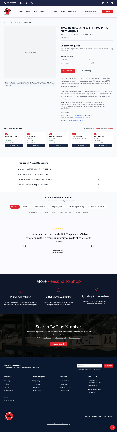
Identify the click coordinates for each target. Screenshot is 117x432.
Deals (35, 12)
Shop (28, 12)
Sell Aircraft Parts (9, 390)
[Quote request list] (103, 3)
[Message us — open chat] (112, 427)
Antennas (25, 207)
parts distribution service (82, 118)
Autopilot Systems (57, 207)
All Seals (13, 207)
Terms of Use (36, 384)
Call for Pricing (86, 71)
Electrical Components (97, 207)
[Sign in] (111, 3)
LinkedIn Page (64, 390)
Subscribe (108, 366)
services (110, 128)
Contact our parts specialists (76, 120)
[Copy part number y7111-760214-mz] (79, 34)
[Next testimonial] (92, 246)
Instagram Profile (65, 387)
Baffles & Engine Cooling (76, 207)
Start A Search (58, 344)
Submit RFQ (69, 71)
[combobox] (92, 11)
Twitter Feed (64, 384)
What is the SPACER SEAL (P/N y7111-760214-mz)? (34, 169)
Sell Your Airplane (9, 394)
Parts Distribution (65, 212)
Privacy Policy (36, 381)
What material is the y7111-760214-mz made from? (35, 174)
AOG (5, 404)
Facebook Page (64, 381)
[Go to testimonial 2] (57, 262)
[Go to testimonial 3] (60, 262)
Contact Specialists (82, 212)
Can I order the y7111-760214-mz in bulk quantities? (35, 179)
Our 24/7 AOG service (72, 115)
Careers (62, 12)
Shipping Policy (36, 390)
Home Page (7, 381)
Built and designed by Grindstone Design (58, 424)
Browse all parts (34, 212)
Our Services (47, 338)
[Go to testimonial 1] (54, 262)
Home (21, 12)
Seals (18, 23)
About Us (54, 12)
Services (42, 12)
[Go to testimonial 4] (63, 262)
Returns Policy (36, 387)
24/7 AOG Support (49, 212)
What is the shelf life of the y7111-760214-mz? (33, 185)
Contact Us (72, 12)
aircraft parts (95, 128)
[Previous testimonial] (25, 246)
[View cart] (107, 3)
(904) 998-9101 (12, 3)
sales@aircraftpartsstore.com (32, 3)
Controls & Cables (39, 207)
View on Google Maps (94, 389)
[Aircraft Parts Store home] (7, 11)
